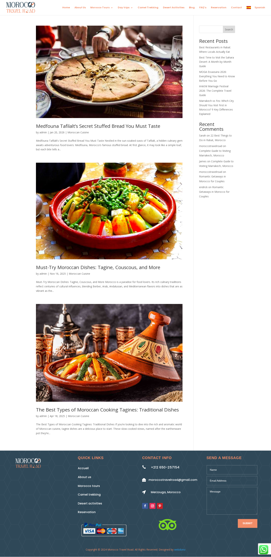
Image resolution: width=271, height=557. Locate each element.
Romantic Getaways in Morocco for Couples (214, 191)
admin (43, 132)
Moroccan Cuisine (78, 132)
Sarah (202, 135)
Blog (192, 7)
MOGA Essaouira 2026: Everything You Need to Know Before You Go (217, 76)
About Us (80, 7)
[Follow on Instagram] (152, 506)
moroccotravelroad (210, 146)
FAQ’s (202, 7)
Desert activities (90, 503)
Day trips (123, 7)
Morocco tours (89, 486)
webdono (179, 549)
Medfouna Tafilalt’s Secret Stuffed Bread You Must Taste (98, 126)
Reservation (218, 7)
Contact (236, 7)
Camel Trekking (148, 7)
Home (66, 7)
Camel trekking (89, 494)
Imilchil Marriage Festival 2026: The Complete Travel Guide (215, 90)
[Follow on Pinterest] (160, 506)
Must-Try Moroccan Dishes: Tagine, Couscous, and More (98, 267)
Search (229, 29)
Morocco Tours (100, 7)
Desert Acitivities (173, 7)
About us (84, 477)
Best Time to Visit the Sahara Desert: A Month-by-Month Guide (216, 62)
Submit (248, 523)
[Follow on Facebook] (145, 506)
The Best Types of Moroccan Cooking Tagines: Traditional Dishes (107, 409)
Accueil (83, 468)
